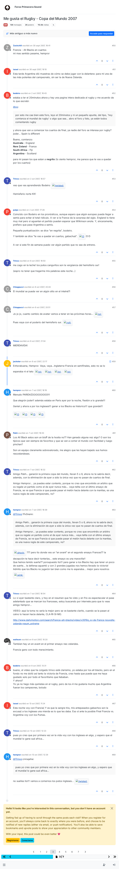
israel (15, 69)
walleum (17, 639)
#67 (114, 703)
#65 (114, 639)
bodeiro (16, 93)
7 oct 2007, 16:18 (39, 390)
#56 (114, 287)
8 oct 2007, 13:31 (38, 666)
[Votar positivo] (97, 61)
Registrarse (12, 840)
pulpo (15, 210)
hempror (17, 390)
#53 (114, 179)
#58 (114, 341)
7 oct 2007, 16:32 (37, 469)
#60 (114, 390)
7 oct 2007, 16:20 (36, 433)
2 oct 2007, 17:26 (37, 210)
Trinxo (16, 179)
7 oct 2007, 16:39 (39, 510)
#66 (114, 666)
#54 (114, 210)
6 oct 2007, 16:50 (37, 261)
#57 (114, 307)
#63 (114, 510)
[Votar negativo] (107, 61)
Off (5, 25)
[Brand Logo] (8, 6)
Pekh (15, 433)
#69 (114, 755)
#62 (114, 469)
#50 (114, 45)
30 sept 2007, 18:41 (41, 45)
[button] (4, 865)
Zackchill (17, 45)
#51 (114, 69)
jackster (17, 361)
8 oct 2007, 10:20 (39, 639)
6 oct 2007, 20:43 (43, 287)
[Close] (111, 808)
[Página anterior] (33, 852)
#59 (114, 361)
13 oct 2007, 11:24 (37, 703)
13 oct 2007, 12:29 (40, 755)
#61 (114, 433)
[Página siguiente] (85, 852)
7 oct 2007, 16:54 (37, 593)
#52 (114, 93)
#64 (114, 593)
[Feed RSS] (53, 24)
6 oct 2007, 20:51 (42, 307)
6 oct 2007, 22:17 (39, 361)
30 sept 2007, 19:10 (38, 69)
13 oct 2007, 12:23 (38, 731)
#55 (114, 261)
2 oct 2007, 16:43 (39, 93)
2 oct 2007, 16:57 (37, 179)
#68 (114, 731)
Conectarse (27, 840)
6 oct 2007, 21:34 (37, 341)
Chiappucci (18, 287)
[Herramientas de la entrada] (113, 61)
